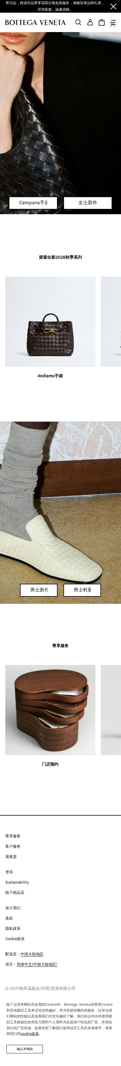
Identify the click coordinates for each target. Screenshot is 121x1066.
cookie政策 (30, 1034)
